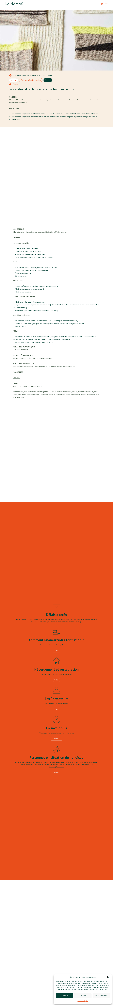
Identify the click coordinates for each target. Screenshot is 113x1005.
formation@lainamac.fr (56, 767)
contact (56, 739)
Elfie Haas (15, 84)
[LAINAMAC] (14, 3)
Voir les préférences (101, 996)
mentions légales (82, 1001)
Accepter (64, 996)
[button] (108, 977)
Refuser (83, 996)
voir (56, 651)
